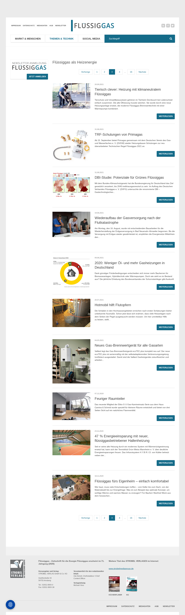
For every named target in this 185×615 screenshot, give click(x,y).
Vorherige (85, 72)
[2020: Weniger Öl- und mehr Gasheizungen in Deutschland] (71, 272)
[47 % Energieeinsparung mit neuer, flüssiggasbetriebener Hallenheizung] (71, 442)
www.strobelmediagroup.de (121, 568)
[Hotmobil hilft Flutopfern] (71, 313)
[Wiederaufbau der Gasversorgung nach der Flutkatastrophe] (71, 224)
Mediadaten (42, 25)
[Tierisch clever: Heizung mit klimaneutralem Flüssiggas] (71, 96)
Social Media (91, 38)
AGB (51, 25)
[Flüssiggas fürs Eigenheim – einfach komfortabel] (71, 487)
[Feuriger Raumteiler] (71, 406)
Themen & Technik (62, 38)
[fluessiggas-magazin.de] (92, 26)
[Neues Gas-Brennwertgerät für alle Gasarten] (71, 361)
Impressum (16, 25)
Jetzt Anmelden (37, 76)
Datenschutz (29, 25)
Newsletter (60, 25)
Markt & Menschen (28, 38)
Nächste (142, 72)
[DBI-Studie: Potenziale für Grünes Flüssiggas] (71, 184)
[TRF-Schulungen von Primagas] (71, 145)
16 (131, 72)
